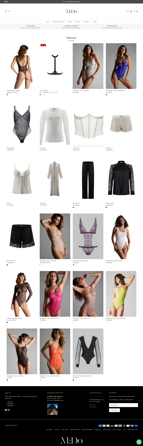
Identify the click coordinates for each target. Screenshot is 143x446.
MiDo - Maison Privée (12, 425)
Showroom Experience (58, 21)
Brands (70, 21)
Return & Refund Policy (75, 429)
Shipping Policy (98, 429)
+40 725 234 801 (95, 401)
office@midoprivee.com (97, 399)
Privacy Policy (129, 399)
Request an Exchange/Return (87, 429)
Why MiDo (10, 405)
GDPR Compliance (107, 429)
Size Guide (92, 405)
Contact (95, 21)
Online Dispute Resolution (133, 429)
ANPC (124, 429)
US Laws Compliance (116, 429)
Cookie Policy (57, 429)
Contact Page (92, 406)
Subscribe (114, 410)
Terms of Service (65, 429)
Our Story (9, 401)
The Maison (86, 21)
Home (47, 21)
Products (77, 21)
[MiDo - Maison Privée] (71, 11)
